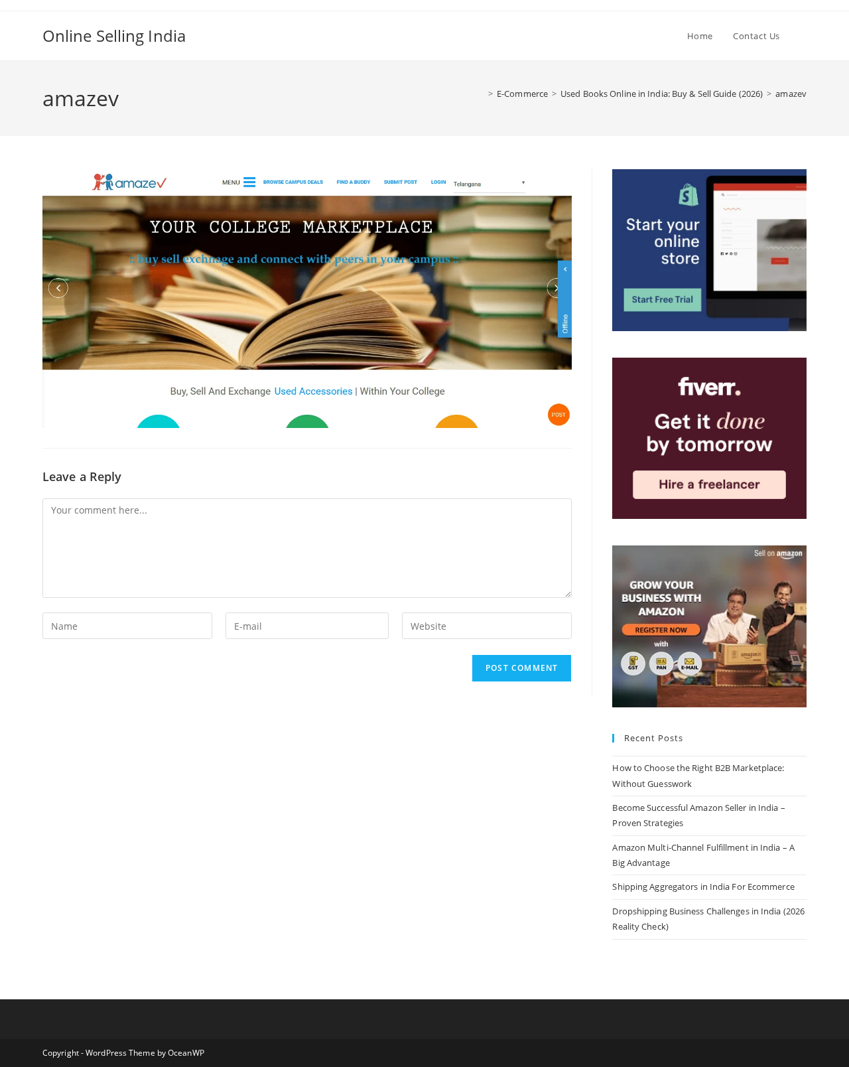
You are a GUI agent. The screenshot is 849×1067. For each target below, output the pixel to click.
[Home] (481, 94)
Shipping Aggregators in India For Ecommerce (703, 886)
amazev (791, 94)
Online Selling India (114, 35)
